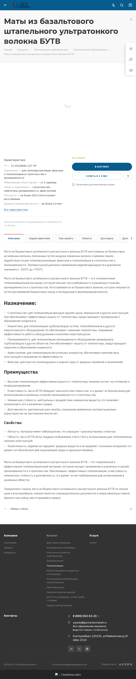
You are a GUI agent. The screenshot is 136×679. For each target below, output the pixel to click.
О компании (10, 542)
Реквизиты (10, 552)
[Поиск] (121, 5)
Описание (14, 238)
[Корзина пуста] (130, 5)
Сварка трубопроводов (59, 605)
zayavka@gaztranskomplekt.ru (90, 622)
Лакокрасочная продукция (61, 592)
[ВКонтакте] (71, 649)
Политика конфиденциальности (69, 664)
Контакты (10, 615)
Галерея (8, 547)
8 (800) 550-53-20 (85, 616)
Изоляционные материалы (61, 547)
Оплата (87, 238)
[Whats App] (87, 649)
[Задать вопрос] (128, 176)
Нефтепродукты (55, 587)
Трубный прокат (55, 560)
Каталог (52, 535)
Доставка (107, 238)
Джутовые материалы (59, 542)
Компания (10, 535)
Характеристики (39, 238)
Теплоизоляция (55, 565)
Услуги (94, 535)
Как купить (66, 238)
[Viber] (79, 649)
